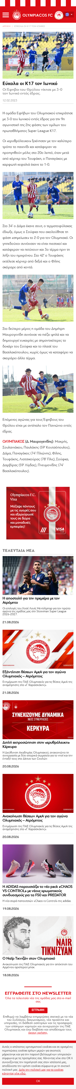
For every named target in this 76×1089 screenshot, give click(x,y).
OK (38, 1081)
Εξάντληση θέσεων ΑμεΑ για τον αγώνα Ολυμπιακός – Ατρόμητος (34, 674)
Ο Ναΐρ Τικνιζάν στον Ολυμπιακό (29, 959)
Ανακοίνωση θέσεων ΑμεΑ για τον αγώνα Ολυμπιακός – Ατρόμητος (35, 819)
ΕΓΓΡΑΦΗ (38, 1010)
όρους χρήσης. (38, 1032)
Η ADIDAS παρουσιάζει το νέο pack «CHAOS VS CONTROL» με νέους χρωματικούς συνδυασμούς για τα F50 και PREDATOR (37, 891)
